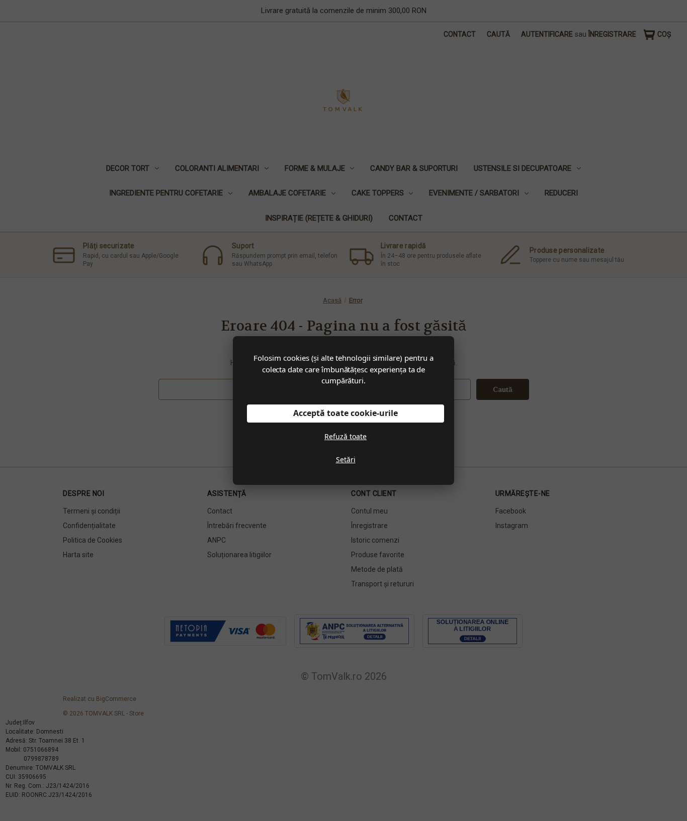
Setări (346, 459)
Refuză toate (345, 436)
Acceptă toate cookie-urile (345, 413)
